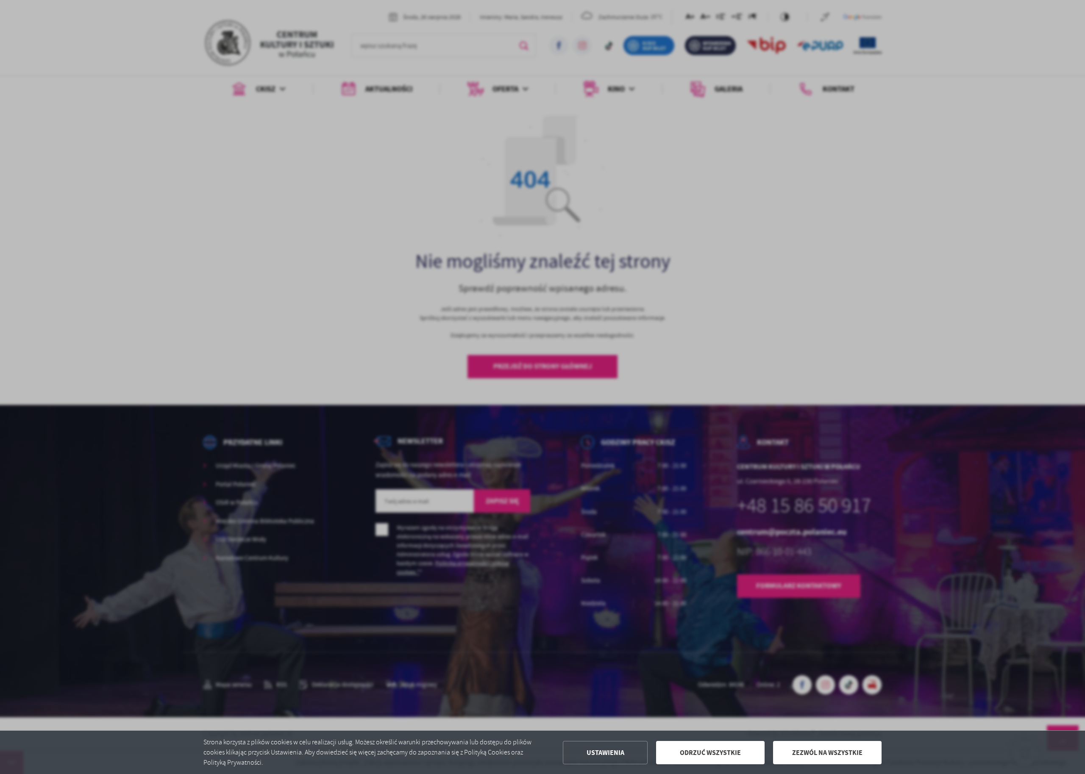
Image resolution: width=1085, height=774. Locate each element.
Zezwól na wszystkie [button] (827, 752)
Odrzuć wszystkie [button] (710, 752)
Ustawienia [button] (605, 752)
